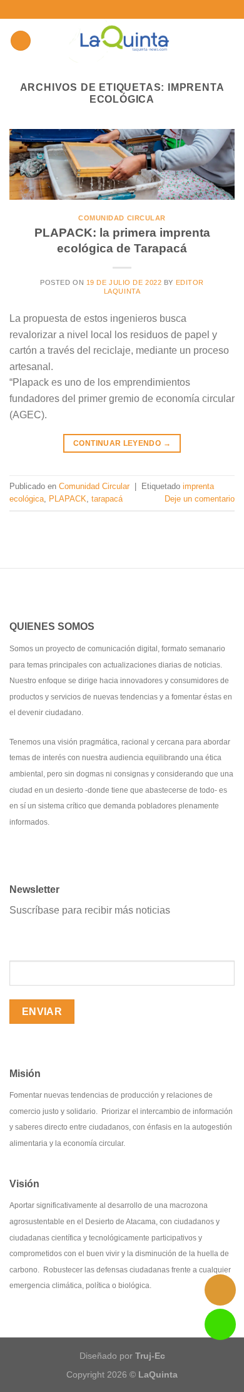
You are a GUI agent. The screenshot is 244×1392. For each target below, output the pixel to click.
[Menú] (21, 41)
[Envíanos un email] (131, 9)
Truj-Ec (150, 1356)
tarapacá (107, 498)
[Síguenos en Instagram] (107, 9)
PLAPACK (67, 498)
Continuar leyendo (122, 443)
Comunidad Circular (122, 218)
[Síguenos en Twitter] (119, 9)
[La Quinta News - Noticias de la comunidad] (122, 41)
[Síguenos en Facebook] (95, 9)
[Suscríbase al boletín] (150, 9)
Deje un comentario (200, 498)
